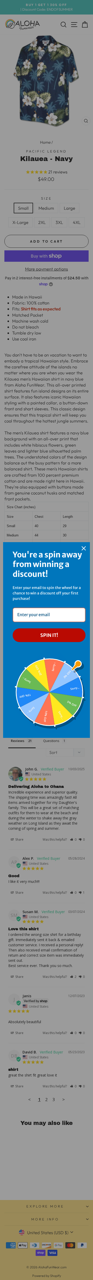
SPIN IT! (49, 635)
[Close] (84, 548)
